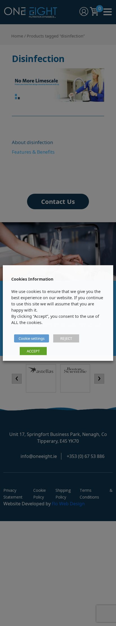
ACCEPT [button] (33, 351)
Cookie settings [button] (31, 338)
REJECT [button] (66, 338)
